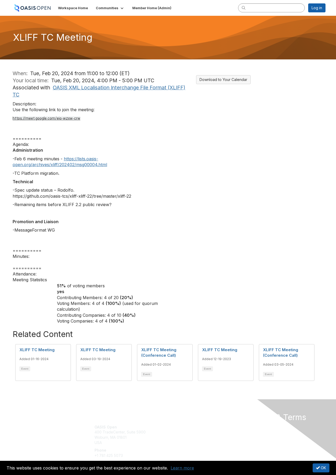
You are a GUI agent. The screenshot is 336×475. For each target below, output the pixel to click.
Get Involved (181, 427)
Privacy (252, 432)
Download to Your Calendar (223, 79)
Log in (317, 8)
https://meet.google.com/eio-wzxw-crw (46, 118)
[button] (110, 8)
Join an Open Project (188, 434)
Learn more (182, 468)
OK (323, 468)
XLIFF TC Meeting (37, 349)
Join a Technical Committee (194, 442)
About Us (254, 427)
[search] (243, 7)
